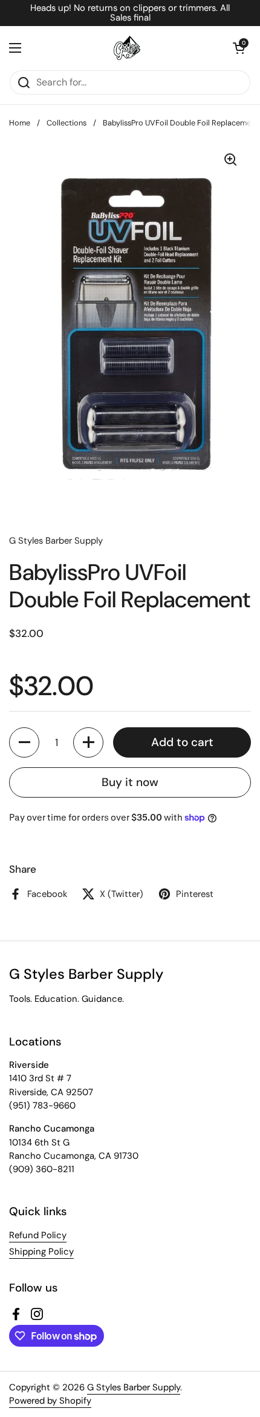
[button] (239, 48)
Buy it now (130, 782)
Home (19, 123)
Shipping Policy (41, 1251)
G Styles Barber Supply (133, 1387)
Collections (66, 123)
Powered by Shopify (50, 1401)
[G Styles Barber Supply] (127, 48)
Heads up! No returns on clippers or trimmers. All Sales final (130, 13)
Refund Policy (38, 1235)
